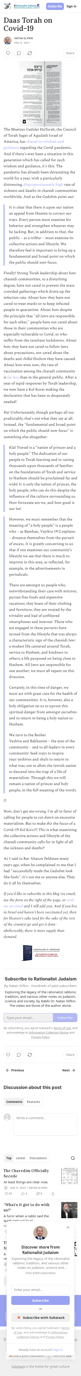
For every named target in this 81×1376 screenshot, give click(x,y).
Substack (18, 1366)
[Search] (72, 1158)
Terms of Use (62, 1028)
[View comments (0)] (18, 53)
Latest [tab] (20, 1158)
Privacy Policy (55, 1337)
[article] (40, 1182)
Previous (17, 1070)
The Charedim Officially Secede (26, 1173)
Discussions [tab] (38, 1158)
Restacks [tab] (33, 1102)
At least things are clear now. (26, 1182)
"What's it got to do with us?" (27, 1207)
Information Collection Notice (49, 1032)
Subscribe (55, 6)
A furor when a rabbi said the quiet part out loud (26, 1218)
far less (13, 377)
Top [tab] (8, 1158)
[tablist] (23, 1101)
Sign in (71, 6)
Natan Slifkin (23, 38)
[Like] (8, 53)
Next (66, 1070)
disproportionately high (43, 185)
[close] (68, 1227)
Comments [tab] (14, 1102)
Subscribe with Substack (44, 1317)
